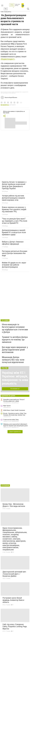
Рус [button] (6, 9)
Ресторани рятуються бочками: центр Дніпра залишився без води (14, 253)
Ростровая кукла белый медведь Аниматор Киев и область (13, 600)
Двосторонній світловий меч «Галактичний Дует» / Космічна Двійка (14, 574)
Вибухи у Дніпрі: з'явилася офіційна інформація (12, 243)
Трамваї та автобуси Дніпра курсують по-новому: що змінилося (15, 339)
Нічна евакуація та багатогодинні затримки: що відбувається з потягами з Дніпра (15, 328)
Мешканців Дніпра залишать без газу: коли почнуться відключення (13, 360)
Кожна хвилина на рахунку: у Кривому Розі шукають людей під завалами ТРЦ (14, 209)
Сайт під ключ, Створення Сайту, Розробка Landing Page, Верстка (15, 626)
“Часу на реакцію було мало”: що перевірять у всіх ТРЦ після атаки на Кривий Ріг (14, 221)
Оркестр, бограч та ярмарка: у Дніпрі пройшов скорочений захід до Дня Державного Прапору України (14, 185)
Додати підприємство (15, 431)
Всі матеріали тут (15, 388)
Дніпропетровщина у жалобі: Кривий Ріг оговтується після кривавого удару (14, 232)
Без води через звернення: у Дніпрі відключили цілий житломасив (15, 349)
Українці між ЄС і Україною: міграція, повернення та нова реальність (15, 378)
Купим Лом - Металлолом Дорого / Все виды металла (14, 505)
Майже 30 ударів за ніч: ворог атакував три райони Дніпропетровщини (14, 265)
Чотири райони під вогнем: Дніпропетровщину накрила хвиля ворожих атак (13, 198)
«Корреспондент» (8, 59)
